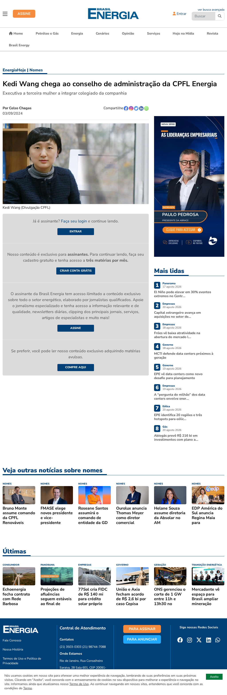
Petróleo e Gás (47, 33)
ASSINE (24, 13)
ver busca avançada (211, 10)
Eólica (166, 406)
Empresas (168, 304)
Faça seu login (74, 221)
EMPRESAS (84, 564)
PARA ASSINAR (142, 629)
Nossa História (13, 649)
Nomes (36, 70)
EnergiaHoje (14, 70)
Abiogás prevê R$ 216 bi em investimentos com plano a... (176, 438)
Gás (164, 426)
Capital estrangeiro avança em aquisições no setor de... (177, 315)
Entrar (181, 13)
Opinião (128, 33)
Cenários (102, 33)
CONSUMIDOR (11, 564)
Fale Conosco (12, 640)
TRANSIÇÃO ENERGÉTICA (207, 564)
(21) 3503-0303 (70, 647)
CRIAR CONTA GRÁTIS (76, 271)
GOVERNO (122, 564)
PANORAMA (48, 564)
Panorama (169, 283)
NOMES (7, 483)
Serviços (153, 33)
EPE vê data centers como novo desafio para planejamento (178, 376)
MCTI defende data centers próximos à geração (183, 356)
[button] (5, 13)
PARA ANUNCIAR (142, 639)
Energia (77, 33)
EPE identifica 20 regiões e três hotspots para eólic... (178, 417)
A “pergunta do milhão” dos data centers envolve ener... (179, 397)
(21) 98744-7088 (94, 647)
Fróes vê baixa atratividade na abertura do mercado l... (177, 335)
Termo (27, 688)
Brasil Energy (19, 45)
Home (18, 33)
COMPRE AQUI (75, 367)
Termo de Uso (79, 684)
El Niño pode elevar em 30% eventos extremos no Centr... (182, 294)
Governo (167, 345)
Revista (212, 33)
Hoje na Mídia (183, 33)
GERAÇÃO (160, 564)
